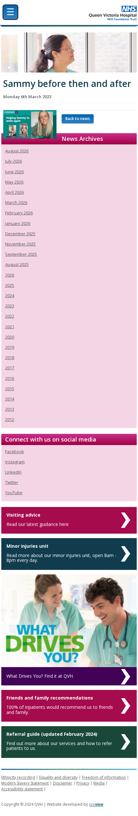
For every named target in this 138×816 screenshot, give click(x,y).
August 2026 (17, 151)
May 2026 (14, 182)
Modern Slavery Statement (25, 783)
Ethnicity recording (18, 777)
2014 (9, 399)
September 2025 (21, 254)
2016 (9, 378)
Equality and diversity (58, 777)
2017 (9, 368)
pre (96, 804)
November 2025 (20, 244)
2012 (9, 419)
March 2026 (16, 202)
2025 (9, 285)
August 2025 (17, 264)
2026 (9, 275)
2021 (9, 327)
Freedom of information (104, 777)
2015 (9, 388)
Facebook (14, 451)
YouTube (13, 492)
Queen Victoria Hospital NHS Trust (88, 13)
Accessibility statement (22, 789)
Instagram (15, 462)
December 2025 (20, 233)
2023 (9, 306)
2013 (9, 409)
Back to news (77, 118)
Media (99, 783)
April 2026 (14, 192)
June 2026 (14, 172)
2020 (9, 337)
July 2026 (13, 161)
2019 (9, 347)
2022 (9, 316)
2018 (9, 357)
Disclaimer (62, 783)
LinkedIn (13, 472)
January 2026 (17, 223)
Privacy (82, 783)
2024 (9, 295)
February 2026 (19, 213)
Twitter (11, 482)
